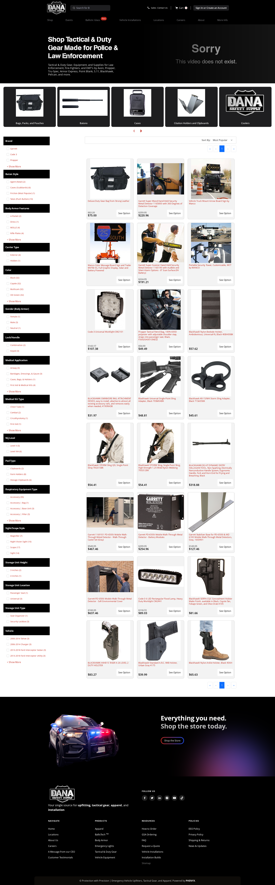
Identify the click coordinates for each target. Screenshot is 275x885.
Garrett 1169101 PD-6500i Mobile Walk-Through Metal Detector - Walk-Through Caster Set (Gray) (107, 537)
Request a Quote (151, 846)
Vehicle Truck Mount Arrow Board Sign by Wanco (209, 202)
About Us (53, 840)
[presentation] (134, 131)
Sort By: (206, 140)
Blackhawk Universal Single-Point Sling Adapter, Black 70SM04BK (157, 399)
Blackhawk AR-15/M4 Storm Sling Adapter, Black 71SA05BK (209, 399)
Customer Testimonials (60, 857)
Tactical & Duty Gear (106, 851)
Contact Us (162, 7)
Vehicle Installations (152, 851)
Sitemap (146, 863)
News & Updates (198, 846)
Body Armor (101, 840)
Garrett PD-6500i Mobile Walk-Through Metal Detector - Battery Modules (160, 536)
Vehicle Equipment (105, 857)
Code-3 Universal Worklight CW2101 (105, 331)
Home (51, 828)
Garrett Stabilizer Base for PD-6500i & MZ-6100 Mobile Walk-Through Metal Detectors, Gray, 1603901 (210, 537)
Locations (53, 834)
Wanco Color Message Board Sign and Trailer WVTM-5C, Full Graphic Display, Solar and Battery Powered (109, 268)
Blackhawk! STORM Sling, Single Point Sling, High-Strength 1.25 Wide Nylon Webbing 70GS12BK (159, 468)
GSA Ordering (149, 834)
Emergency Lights (104, 846)
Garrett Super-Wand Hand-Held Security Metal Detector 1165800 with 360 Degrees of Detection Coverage (160, 203)
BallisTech (102, 834)
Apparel (99, 828)
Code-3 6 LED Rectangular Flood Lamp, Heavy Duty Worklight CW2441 (160, 600)
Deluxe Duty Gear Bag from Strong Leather (108, 200)
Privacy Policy (196, 834)
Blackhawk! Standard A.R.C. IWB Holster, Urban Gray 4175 (157, 664)
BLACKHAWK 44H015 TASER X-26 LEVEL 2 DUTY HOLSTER (108, 664)
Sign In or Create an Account (211, 7)
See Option (124, 213)
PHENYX (190, 880)
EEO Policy (194, 828)
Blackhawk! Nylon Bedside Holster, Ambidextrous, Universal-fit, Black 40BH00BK (211, 333)
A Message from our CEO (61, 851)
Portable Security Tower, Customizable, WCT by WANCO (210, 266)
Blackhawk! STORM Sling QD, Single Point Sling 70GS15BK (108, 466)
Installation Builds (151, 857)
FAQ (144, 840)
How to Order (149, 828)
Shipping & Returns (199, 840)
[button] (181, 8)
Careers (52, 846)
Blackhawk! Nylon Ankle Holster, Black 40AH (210, 662)
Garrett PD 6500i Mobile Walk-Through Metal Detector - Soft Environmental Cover (110, 600)
